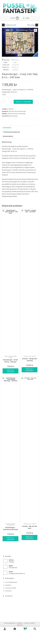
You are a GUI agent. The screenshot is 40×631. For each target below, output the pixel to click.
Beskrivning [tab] (7, 128)
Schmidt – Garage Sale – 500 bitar (29, 359)
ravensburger (21, 113)
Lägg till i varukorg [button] (10, 371)
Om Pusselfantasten (11, 582)
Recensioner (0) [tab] (8, 136)
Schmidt (34, 356)
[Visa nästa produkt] (36, 25)
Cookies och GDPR (10, 588)
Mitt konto (8, 591)
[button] (35, 30)
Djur (16, 111)
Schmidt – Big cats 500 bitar (29, 527)
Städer (10, 357)
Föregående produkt (10, 25)
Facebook (8, 596)
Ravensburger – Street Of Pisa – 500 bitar (10, 360)
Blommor (13, 524)
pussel (15, 113)
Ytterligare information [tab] (11, 132)
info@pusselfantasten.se (17, 573)
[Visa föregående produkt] (3, 25)
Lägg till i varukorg (23, 102)
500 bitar (11, 111)
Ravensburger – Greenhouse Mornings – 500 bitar (10, 528)
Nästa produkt (31, 25)
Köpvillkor (8, 585)
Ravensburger (22, 111)
